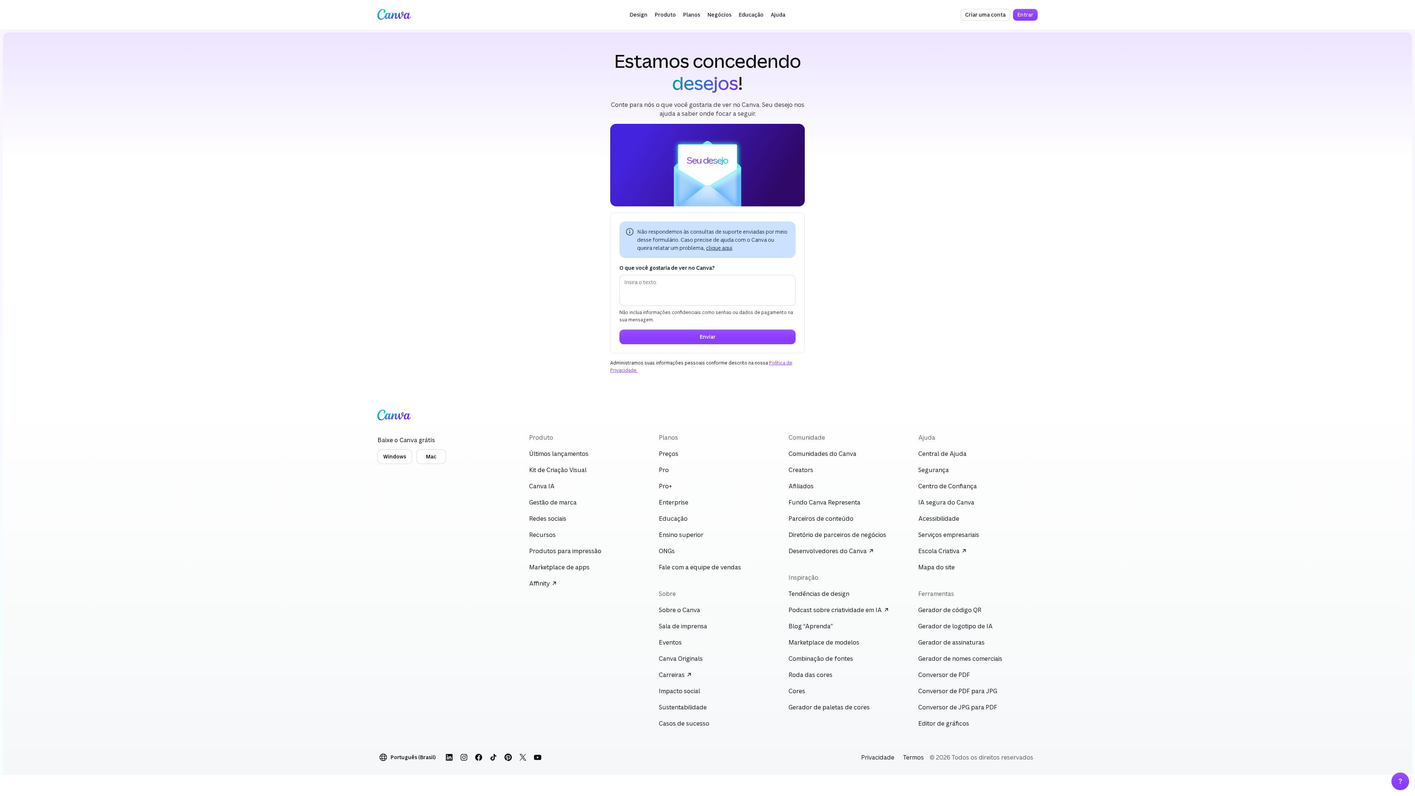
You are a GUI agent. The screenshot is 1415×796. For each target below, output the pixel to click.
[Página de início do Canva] (393, 15)
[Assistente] (1400, 781)
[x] (523, 757)
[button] (638, 15)
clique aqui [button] (719, 247)
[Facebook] (479, 757)
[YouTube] (538, 757)
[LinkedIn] (449, 757)
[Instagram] (464, 757)
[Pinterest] (508, 757)
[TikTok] (493, 757)
